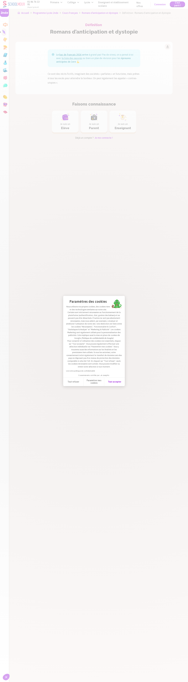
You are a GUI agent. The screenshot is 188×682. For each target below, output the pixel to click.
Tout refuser (73, 382)
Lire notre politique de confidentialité (80, 371)
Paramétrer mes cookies (94, 381)
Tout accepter (114, 382)
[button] (6, 677)
